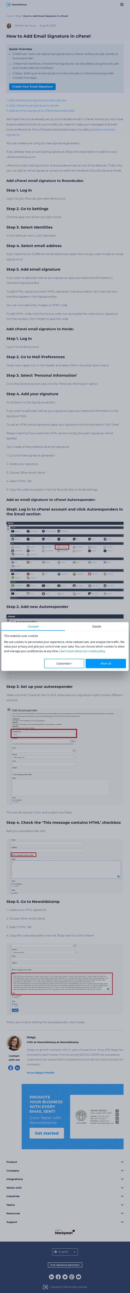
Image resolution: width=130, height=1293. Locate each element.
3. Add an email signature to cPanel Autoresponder (40, 110)
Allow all (106, 663)
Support (11, 1222)
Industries (13, 1196)
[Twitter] (65, 1276)
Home (9, 16)
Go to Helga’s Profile (40, 1072)
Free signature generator (65, 1264)
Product (11, 1162)
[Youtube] (78, 1276)
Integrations (14, 1179)
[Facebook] (58, 1276)
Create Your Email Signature (32, 86)
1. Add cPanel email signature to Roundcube (36, 100)
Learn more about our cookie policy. (82, 651)
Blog (18, 16)
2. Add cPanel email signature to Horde (32, 105)
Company (12, 1170)
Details (96, 626)
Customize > (64, 663)
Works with (14, 1187)
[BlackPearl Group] (65, 1232)
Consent (33, 626)
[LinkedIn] (51, 1276)
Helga (32, 25)
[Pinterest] (71, 1276)
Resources (13, 1213)
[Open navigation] (122, 4)
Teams (10, 1204)
